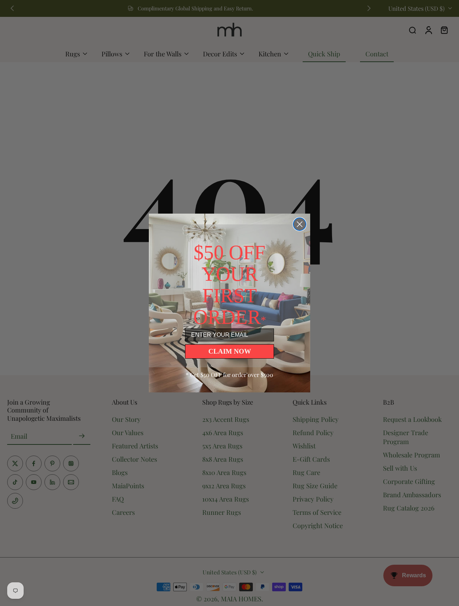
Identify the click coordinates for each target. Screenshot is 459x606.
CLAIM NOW (229, 351)
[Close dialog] (299, 224)
